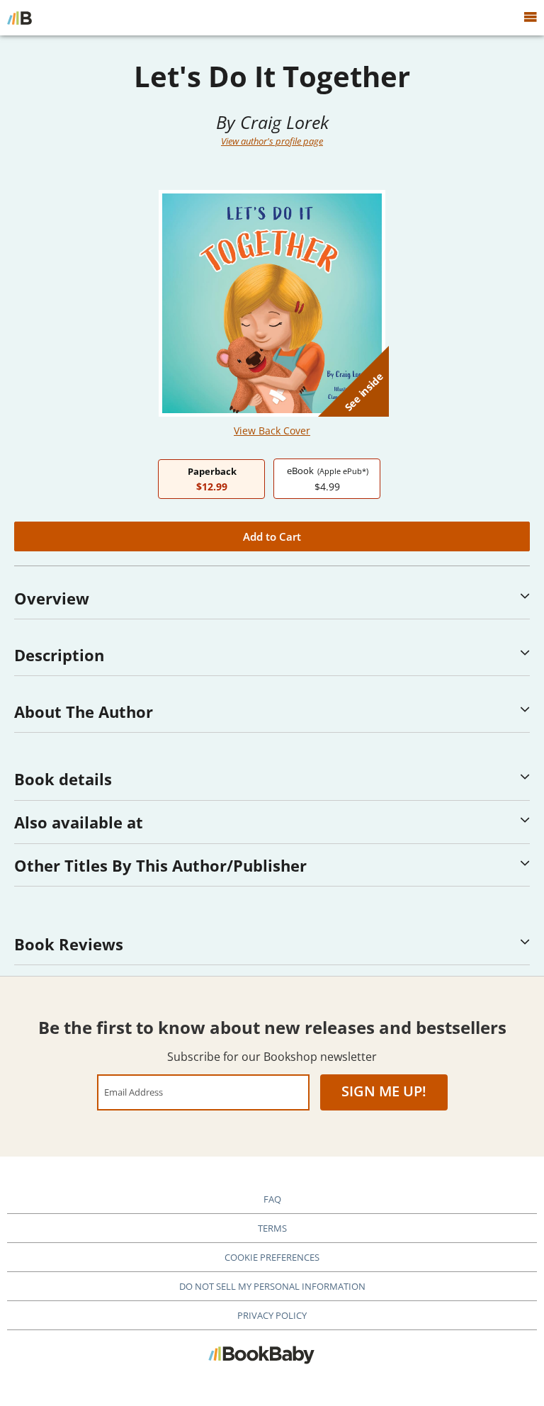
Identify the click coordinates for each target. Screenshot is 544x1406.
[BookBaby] (19, 17)
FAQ (272, 1199)
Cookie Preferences (272, 1257)
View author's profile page (272, 141)
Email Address (133, 1092)
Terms (272, 1228)
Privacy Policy (272, 1315)
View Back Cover (272, 430)
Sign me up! (383, 1091)
